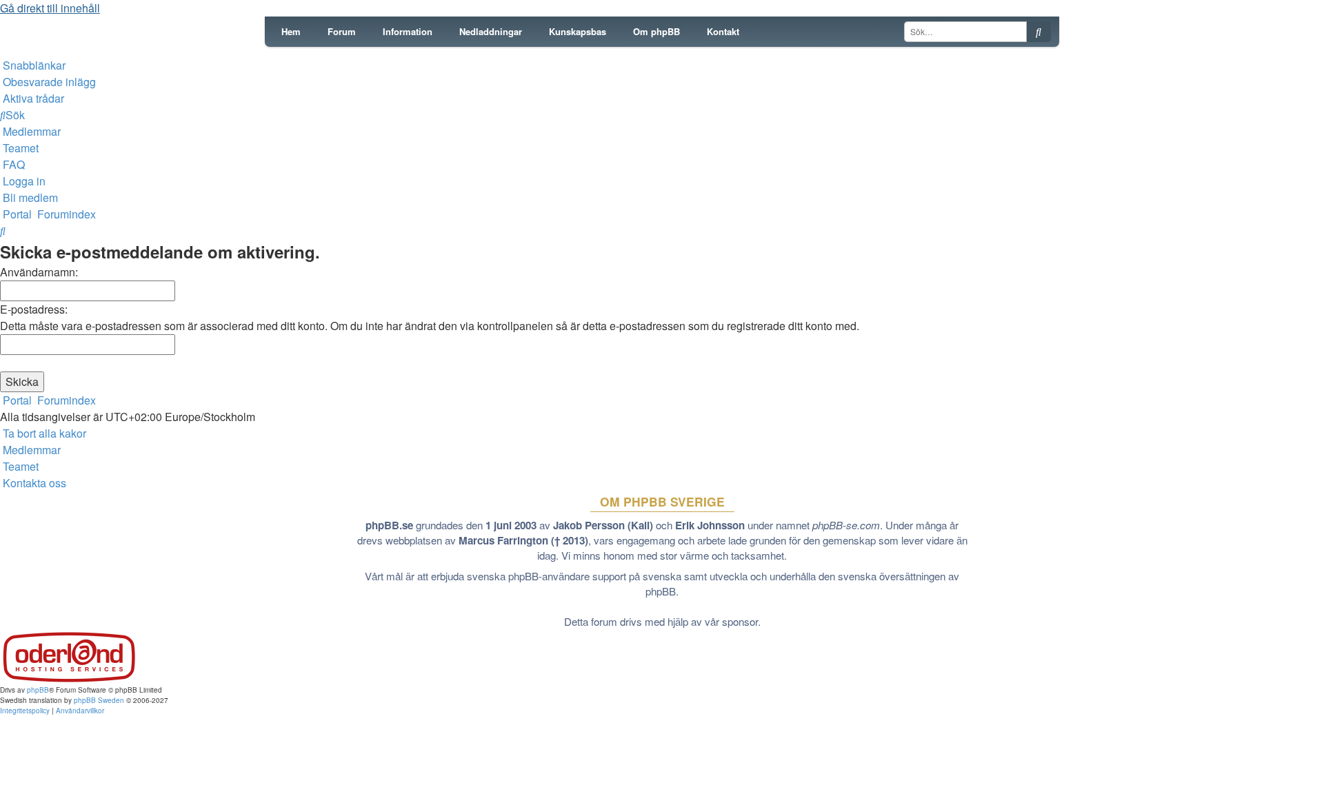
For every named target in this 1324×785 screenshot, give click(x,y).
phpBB (38, 690)
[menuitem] (48, 82)
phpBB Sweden (99, 700)
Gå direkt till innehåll (50, 8)
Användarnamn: (39, 272)
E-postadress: (34, 309)
